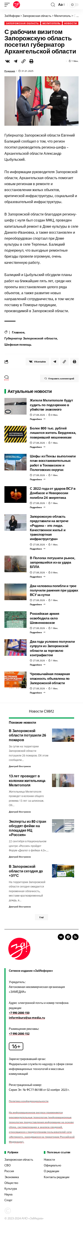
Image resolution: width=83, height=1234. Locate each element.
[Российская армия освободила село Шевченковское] (15, 619)
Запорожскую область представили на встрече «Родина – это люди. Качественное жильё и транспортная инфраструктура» (49, 527)
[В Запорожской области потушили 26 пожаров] (63, 735)
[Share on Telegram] (15, 61)
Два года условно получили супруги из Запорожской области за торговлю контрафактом (52, 648)
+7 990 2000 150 (19, 1013)
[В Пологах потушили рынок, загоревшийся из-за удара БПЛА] (15, 564)
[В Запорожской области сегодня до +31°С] (63, 871)
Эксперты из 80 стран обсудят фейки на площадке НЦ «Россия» (27, 828)
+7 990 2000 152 (19, 1034)
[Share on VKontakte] (7, 61)
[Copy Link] (23, 61)
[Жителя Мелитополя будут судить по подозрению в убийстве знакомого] (15, 406)
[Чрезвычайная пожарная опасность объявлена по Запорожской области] (15, 680)
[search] (53, 4)
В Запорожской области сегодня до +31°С (26, 871)
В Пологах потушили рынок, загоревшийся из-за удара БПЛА (52, 562)
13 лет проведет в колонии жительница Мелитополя (27, 780)
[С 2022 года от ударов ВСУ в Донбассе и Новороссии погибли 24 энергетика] (15, 494)
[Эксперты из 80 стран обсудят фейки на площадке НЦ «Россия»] (63, 825)
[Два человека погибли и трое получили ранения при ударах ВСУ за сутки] (15, 592)
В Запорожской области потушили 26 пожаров (27, 735)
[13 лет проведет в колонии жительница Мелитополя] (63, 780)
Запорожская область (22, 23)
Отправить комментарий (61, 378)
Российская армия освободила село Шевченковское (44, 618)
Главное (18, 332)
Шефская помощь (18, 344)
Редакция (9, 70)
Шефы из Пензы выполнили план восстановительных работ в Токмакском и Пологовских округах (53, 463)
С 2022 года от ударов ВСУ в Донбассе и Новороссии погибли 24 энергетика (52, 493)
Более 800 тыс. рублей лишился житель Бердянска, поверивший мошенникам (53, 432)
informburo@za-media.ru (27, 1018)
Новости (70, 23)
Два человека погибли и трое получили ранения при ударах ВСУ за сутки (54, 590)
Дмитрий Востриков (20, 766)
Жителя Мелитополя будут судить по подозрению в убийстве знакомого (51, 404)
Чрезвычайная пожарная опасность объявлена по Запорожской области (50, 678)
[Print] (31, 61)
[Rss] (75, 937)
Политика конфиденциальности (28, 1101)
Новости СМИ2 (41, 711)
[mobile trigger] (8, 4)
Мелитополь (51, 23)
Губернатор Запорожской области (30, 338)
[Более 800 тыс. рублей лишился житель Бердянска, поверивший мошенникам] (15, 434)
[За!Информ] (16, 4)
